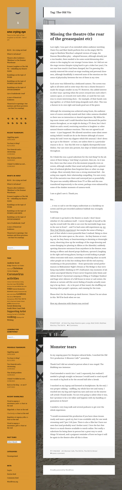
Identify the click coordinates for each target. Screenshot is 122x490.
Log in (9, 470)
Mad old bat (10, 296)
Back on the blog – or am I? (17, 385)
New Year (18, 299)
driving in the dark (12, 286)
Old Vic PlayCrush (11, 301)
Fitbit (9, 288)
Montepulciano (11, 299)
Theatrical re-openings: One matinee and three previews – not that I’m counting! (17, 106)
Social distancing (14, 306)
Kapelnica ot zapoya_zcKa (16, 417)
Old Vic (24, 299)
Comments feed (12, 478)
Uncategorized (12, 456)
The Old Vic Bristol (90, 451)
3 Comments (73, 325)
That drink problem (14, 158)
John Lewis (10, 294)
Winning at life (20, 317)
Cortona (9, 282)
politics (9, 303)
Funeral (14, 289)
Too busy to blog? (13, 143)
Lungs (88, 323)
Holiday (16, 291)
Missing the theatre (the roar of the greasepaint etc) (77, 36)
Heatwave (10, 291)
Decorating (20, 284)
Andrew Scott (13, 263)
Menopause (17, 296)
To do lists (21, 314)
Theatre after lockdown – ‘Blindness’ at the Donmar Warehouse (16, 60)
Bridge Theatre (12, 265)
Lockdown (21, 294)
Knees (14, 294)
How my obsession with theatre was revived (69, 303)
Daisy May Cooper (11, 284)
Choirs (22, 265)
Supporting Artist (16, 311)
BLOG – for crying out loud (16, 50)
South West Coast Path (16, 308)
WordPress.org (12, 482)
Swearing (9, 314)
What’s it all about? (14, 54)
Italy (25, 291)
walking (11, 316)
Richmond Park (16, 303)
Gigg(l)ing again (13, 137)
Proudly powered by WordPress (62, 470)
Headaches (21, 289)
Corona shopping (12, 271)
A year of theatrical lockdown (14, 98)
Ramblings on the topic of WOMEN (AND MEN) (16, 82)
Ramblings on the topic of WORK (16, 76)
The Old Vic (15, 314)
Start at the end (22, 409)
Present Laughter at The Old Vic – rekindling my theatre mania (17, 68)
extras (19, 286)
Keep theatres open (78, 323)
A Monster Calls (68, 451)
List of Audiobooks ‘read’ (16, 93)
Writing (10, 320)
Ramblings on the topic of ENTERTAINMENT (16, 88)
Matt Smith (95, 323)
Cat (18, 265)
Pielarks (18, 301)
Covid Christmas (15, 282)
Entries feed (11, 474)
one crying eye (16, 32)
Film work (23, 286)
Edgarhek (10, 409)
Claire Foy (66, 323)
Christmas (18, 268)
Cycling (22, 282)
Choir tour (9, 268)
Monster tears (63, 346)
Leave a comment (58, 453)
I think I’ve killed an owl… (16, 164)
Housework (21, 291)
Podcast (23, 301)
